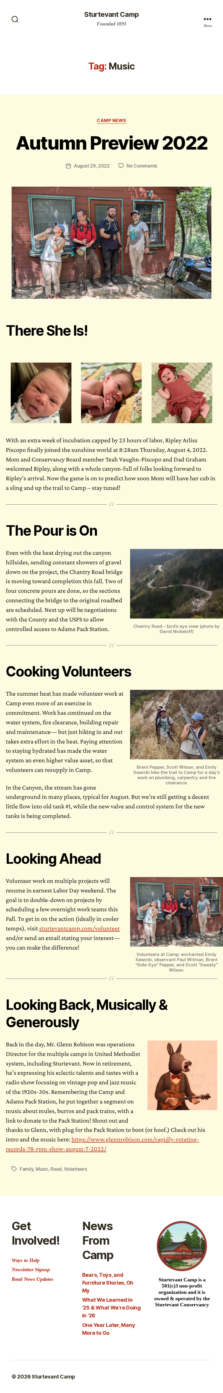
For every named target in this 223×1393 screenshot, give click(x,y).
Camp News (111, 120)
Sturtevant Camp (111, 14)
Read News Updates (32, 1279)
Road (56, 1169)
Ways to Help (25, 1260)
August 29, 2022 (92, 166)
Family (26, 1169)
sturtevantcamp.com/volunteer (79, 928)
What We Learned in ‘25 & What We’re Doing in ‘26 (111, 1308)
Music (42, 1169)
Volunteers (75, 1169)
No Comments (142, 166)
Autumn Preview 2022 (111, 143)
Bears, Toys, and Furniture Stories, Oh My (107, 1283)
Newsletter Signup (31, 1269)
